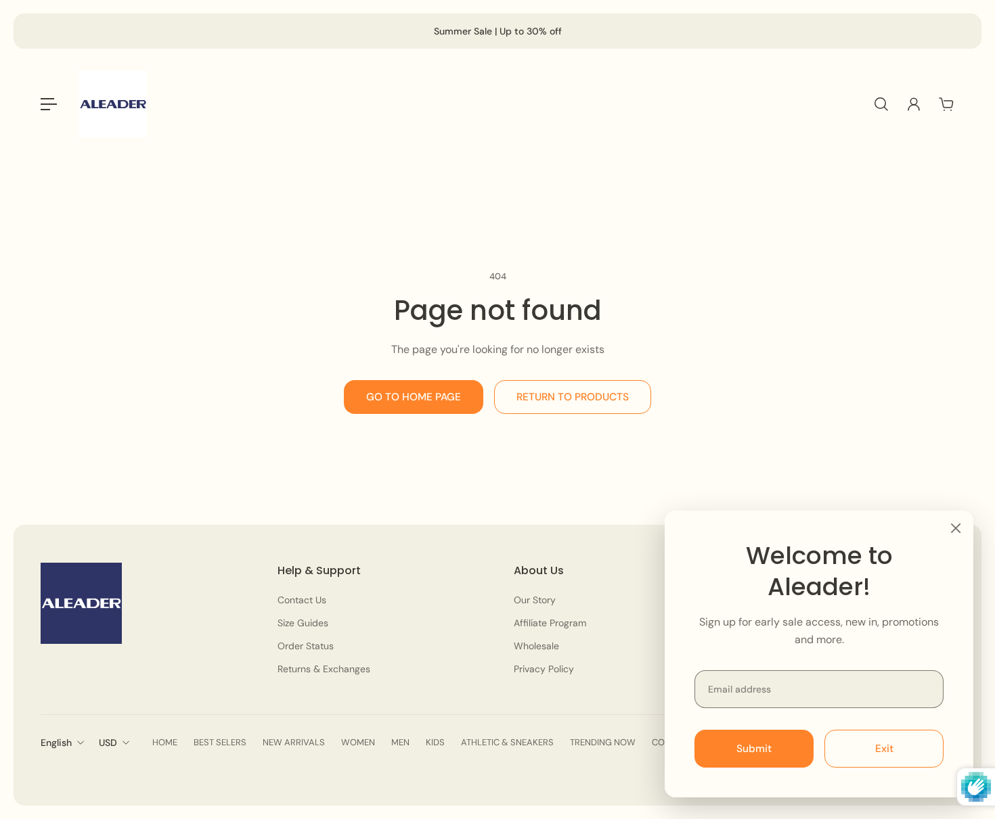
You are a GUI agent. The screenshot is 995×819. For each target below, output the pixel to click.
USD (108, 742)
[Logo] (113, 104)
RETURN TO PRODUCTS (572, 397)
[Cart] (946, 104)
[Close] (956, 528)
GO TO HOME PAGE (413, 397)
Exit (884, 748)
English (56, 742)
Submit (754, 748)
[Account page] (914, 104)
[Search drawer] (881, 104)
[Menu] (48, 104)
